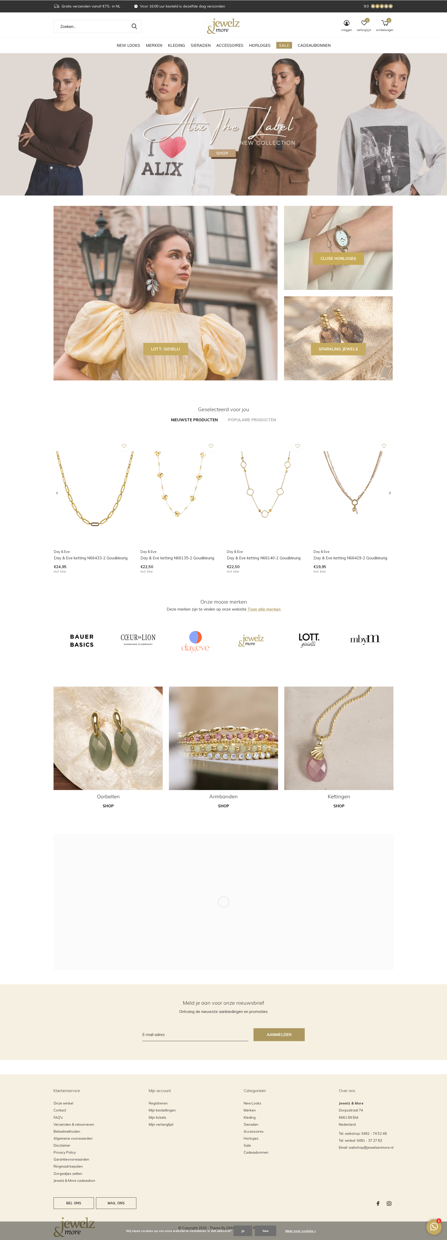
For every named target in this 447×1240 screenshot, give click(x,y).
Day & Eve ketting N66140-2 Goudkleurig (264, 557)
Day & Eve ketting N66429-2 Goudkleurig (350, 557)
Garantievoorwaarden (71, 1159)
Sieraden (201, 45)
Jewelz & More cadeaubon (74, 1180)
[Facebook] (378, 1203)
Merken (154, 45)
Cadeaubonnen (314, 45)
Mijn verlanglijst (161, 1124)
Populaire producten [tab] (252, 419)
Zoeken (134, 26)
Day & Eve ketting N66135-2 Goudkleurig (177, 557)
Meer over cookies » (300, 1231)
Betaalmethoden (67, 1131)
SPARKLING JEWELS (338, 349)
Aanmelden (279, 1034)
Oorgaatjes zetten (68, 1173)
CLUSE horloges (338, 258)
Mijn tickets (157, 1117)
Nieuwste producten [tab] (194, 419)
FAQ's (58, 1117)
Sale (284, 45)
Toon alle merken (264, 609)
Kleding (176, 45)
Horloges (260, 45)
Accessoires (229, 45)
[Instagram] (389, 1203)
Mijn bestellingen (162, 1110)
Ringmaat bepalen (68, 1166)
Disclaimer (62, 1145)
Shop (108, 805)
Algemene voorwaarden (73, 1138)
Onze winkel (63, 1103)
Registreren (158, 1103)
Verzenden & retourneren (74, 1124)
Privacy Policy (65, 1152)
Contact (60, 1110)
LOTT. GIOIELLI (165, 349)
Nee (266, 1231)
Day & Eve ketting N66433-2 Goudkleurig (91, 557)
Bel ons (73, 1203)
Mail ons (116, 1203)
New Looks (128, 45)
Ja (242, 1231)
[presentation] (57, 493)
